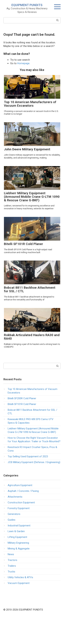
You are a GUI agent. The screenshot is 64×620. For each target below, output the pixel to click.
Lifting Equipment (17, 537)
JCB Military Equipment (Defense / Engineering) (34, 462)
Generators (14, 514)
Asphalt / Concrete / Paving (23, 491)
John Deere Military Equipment (27, 149)
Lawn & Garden (16, 531)
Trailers (12, 565)
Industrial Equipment (19, 525)
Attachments (15, 496)
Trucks (11, 571)
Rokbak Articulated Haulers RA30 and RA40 (32, 336)
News (11, 554)
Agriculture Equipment (20, 485)
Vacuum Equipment (19, 583)
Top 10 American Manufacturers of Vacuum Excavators (30, 104)
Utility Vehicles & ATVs (20, 577)
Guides (11, 519)
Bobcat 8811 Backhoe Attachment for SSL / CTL (29, 289)
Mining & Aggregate (19, 548)
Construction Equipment (21, 502)
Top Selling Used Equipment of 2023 (28, 456)
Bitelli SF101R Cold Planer (23, 244)
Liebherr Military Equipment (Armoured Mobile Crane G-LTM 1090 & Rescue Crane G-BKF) (32, 196)
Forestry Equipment (19, 508)
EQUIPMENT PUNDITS (26, 5)
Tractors (12, 560)
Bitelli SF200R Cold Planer (22, 398)
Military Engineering (18, 542)
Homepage (23, 63)
